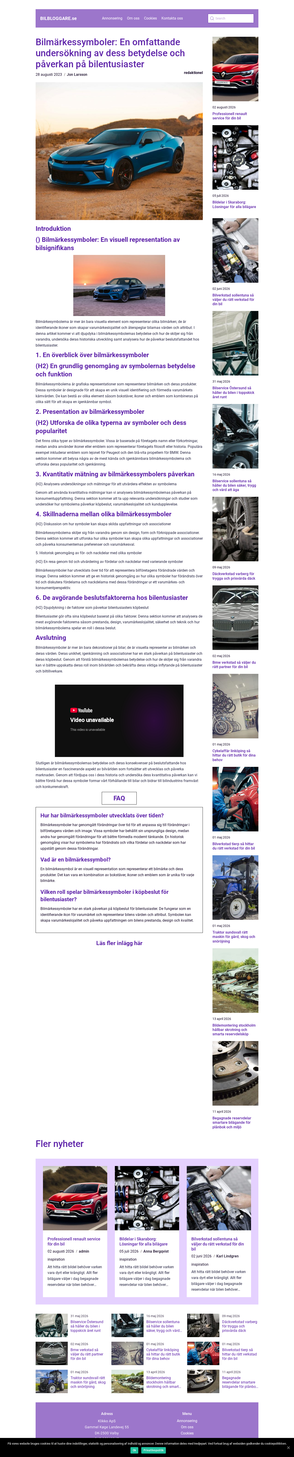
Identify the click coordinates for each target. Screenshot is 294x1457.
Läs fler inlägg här (119, 943)
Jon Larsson (77, 74)
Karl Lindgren (227, 1256)
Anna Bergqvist (156, 1251)
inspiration (56, 1259)
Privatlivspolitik (154, 1450)
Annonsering (112, 18)
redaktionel (193, 73)
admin (84, 1251)
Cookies (150, 18)
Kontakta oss (172, 18)
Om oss (133, 18)
